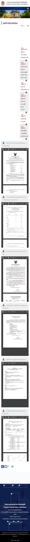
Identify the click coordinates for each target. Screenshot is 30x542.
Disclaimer (20, 533)
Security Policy (15, 533)
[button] (28, 8)
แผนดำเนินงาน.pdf (15, 359)
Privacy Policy (10, 533)
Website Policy (4, 533)
